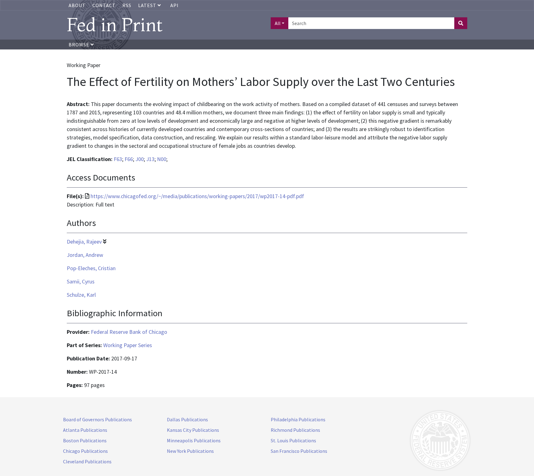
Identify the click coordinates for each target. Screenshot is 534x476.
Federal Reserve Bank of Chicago (129, 331)
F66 (129, 159)
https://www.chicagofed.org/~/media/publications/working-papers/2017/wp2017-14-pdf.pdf (197, 196)
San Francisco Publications (299, 451)
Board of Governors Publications (97, 419)
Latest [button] (148, 5)
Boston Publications (85, 440)
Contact (104, 5)
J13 (150, 159)
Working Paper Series (127, 345)
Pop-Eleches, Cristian (91, 268)
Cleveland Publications (87, 461)
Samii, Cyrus (81, 281)
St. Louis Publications (293, 440)
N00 (161, 159)
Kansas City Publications (193, 430)
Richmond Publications (295, 430)
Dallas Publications (187, 419)
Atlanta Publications (85, 430)
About (77, 5)
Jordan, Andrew (85, 254)
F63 (118, 159)
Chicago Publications (85, 451)
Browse (80, 44)
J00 (139, 159)
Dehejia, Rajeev (84, 241)
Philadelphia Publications (298, 419)
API (174, 5)
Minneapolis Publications (194, 440)
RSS (126, 5)
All (278, 23)
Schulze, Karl (81, 294)
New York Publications (190, 451)
